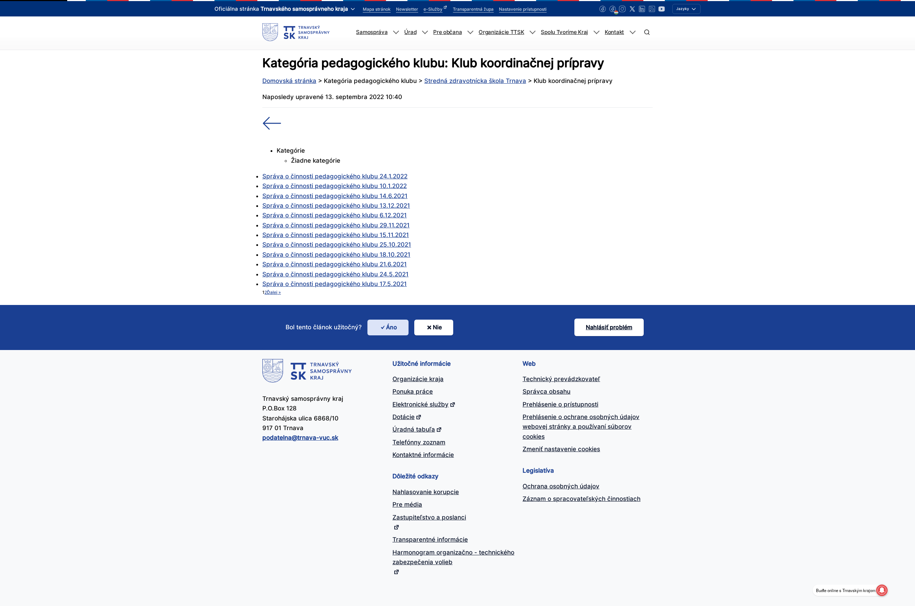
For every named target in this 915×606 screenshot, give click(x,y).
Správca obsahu (546, 391)
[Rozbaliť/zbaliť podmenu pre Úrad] (425, 32)
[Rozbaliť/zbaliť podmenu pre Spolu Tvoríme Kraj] (596, 32)
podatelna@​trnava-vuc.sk (300, 437)
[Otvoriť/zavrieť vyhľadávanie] (647, 32)
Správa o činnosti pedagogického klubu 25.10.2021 (336, 244)
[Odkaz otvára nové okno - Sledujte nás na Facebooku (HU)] (612, 9)
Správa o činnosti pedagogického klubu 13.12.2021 (336, 205)
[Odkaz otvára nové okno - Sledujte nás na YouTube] (661, 9)
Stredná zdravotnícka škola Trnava (475, 80)
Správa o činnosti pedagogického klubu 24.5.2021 (335, 274)
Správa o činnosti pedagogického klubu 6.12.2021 (334, 215)
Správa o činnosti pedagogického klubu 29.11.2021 (336, 225)
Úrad (410, 32)
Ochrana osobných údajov (561, 486)
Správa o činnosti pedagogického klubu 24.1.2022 (334, 176)
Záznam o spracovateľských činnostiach (581, 498)
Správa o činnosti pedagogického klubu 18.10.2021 (336, 254)
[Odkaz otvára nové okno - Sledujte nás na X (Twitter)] (632, 9)
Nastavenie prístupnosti (522, 9)
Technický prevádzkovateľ (561, 379)
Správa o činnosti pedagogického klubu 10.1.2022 (334, 185)
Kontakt (614, 32)
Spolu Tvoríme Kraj (564, 32)
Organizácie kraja (418, 379)
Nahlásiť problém (609, 327)
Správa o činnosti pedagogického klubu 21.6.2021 (334, 264)
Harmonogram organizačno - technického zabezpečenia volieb (453, 557)
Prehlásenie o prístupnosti (560, 404)
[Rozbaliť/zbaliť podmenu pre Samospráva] (396, 32)
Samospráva (371, 32)
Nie (437, 327)
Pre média (407, 504)
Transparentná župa (473, 9)
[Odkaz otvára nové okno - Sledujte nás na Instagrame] (622, 9)
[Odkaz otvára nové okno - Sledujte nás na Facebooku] (602, 9)
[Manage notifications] (881, 590)
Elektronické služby (420, 404)
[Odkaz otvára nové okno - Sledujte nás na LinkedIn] (642, 9)
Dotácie (403, 416)
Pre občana (447, 32)
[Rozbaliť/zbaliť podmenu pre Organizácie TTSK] (532, 32)
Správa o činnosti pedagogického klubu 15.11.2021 (335, 234)
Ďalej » (274, 292)
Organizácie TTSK (501, 32)
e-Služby (433, 9)
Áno (391, 327)
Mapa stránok (377, 9)
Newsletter (407, 9)
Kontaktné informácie (423, 454)
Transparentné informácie (430, 539)
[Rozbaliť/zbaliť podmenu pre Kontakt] (632, 32)
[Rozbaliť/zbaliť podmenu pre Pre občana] (470, 32)
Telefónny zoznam (418, 442)
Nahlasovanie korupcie (425, 492)
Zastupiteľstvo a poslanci (429, 517)
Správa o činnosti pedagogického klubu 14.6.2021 (334, 195)
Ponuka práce (412, 391)
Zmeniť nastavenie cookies (561, 449)
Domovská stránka (289, 80)
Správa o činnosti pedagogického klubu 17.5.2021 (334, 283)
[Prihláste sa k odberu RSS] (652, 9)
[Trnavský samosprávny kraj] (296, 32)
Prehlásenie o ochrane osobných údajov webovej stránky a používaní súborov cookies (581, 426)
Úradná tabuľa (413, 429)
